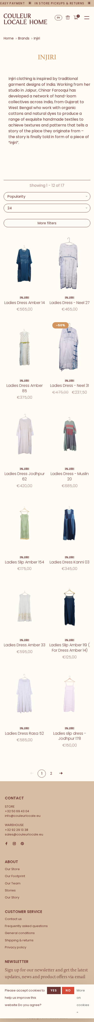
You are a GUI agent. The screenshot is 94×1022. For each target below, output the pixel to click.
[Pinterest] (22, 844)
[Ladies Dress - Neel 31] (69, 347)
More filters (47, 223)
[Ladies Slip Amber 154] (24, 524)
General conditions (20, 933)
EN (58, 17)
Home (9, 38)
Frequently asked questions (26, 926)
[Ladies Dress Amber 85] (24, 347)
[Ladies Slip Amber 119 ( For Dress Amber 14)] (69, 606)
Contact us (13, 919)
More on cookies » (83, 1001)
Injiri (37, 38)
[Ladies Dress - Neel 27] (69, 264)
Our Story (12, 897)
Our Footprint (15, 876)
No (68, 990)
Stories (10, 890)
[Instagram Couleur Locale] (14, 844)
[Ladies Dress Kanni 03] (69, 524)
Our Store (12, 869)
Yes (54, 990)
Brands (23, 38)
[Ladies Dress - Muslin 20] (69, 435)
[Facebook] (6, 844)
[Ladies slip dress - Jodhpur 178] (69, 695)
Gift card (67, 17)
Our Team (12, 883)
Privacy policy (15, 947)
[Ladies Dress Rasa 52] (24, 695)
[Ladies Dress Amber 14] (24, 264)
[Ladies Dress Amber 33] (24, 606)
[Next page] (61, 774)
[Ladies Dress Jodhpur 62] (24, 435)
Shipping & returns (19, 940)
